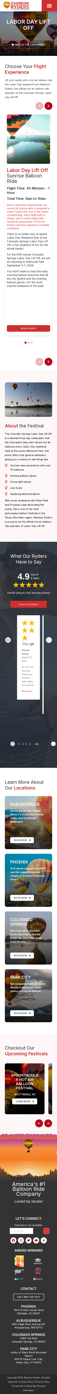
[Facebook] (13, 1240)
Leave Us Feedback (28, 604)
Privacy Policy (42, 1381)
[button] (28, 328)
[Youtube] (36, 1240)
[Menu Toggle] (49, 5)
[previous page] (8, 640)
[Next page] (53, 744)
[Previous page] (12, 744)
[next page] (49, 640)
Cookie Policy (26, 1381)
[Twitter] (29, 1240)
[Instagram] (21, 1240)
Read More (27, 691)
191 (37, 744)
